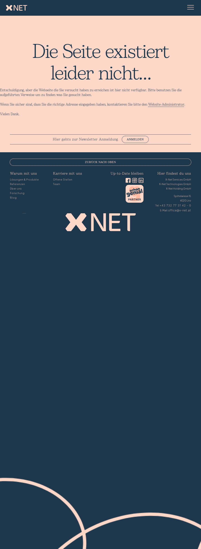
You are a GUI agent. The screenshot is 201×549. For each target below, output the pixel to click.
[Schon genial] (134, 201)
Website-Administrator (166, 104)
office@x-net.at (179, 210)
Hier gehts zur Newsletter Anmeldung (85, 139)
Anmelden (135, 139)
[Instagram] (134, 181)
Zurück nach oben (100, 162)
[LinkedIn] (140, 181)
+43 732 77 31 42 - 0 (175, 205)
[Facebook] (127, 181)
